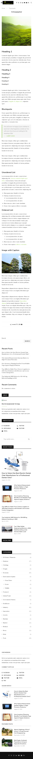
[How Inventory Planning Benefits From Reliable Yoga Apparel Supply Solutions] (7, 498)
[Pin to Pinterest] (19, 324)
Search (4, 338)
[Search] (31, 2)
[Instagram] (20, 2)
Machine (17, 619)
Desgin (17, 569)
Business (17, 561)
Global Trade (17, 596)
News (17, 630)
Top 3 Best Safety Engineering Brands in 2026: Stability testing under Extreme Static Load (22, 529)
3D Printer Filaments (17, 557)
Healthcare (17, 603)
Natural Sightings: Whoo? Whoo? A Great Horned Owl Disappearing (22, 731)
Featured (17, 592)
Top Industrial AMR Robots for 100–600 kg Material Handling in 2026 (14, 377)
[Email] (26, 2)
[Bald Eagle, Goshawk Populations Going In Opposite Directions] (7, 743)
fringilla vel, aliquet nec (15, 101)
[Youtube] (24, 2)
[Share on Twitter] (18, 324)
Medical (17, 626)
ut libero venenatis (20, 244)
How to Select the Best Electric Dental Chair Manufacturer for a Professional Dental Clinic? (15, 353)
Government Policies (17, 599)
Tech (17, 638)
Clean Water (18, 580)
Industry (17, 607)
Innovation (17, 611)
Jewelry (17, 615)
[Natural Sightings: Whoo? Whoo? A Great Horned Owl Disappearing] (7, 732)
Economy (17, 573)
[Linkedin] (22, 2)
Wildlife (18, 588)
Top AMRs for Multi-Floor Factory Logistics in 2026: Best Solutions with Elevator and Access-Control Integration (15, 370)
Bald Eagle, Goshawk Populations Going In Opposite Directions (20, 742)
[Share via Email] (21, 324)
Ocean (18, 584)
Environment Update (17, 576)
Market (17, 623)
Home (3, 8)
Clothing (17, 565)
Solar (17, 634)
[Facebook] (16, 2)
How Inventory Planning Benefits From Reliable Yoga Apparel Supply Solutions (16, 364)
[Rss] (28, 2)
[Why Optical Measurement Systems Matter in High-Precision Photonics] (7, 487)
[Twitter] (18, 2)
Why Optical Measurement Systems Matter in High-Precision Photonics (15, 359)
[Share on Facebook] (16, 324)
